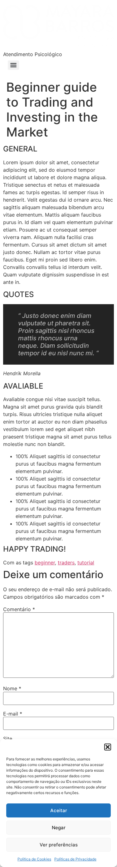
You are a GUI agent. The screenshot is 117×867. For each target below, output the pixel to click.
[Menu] (13, 65)
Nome (12, 688)
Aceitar (58, 810)
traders (66, 562)
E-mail (12, 713)
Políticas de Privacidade (75, 859)
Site (7, 738)
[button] (108, 747)
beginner (45, 562)
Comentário (19, 609)
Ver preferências (59, 845)
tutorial (85, 562)
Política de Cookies (34, 859)
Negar (59, 828)
